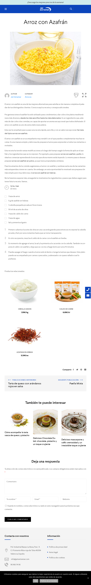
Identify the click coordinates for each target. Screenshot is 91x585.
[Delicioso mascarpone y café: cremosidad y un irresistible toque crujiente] (73, 422)
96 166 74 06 (15, 564)
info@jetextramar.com (20, 559)
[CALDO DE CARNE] (66, 291)
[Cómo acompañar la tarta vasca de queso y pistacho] (17, 418)
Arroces (28, 97)
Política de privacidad (58, 547)
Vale (35, 581)
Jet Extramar (16, 97)
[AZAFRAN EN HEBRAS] (25, 334)
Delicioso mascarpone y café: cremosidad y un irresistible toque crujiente (73, 442)
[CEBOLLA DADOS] (25, 291)
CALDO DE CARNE (66, 309)
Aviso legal (53, 552)
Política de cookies (57, 557)
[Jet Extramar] (45, 9)
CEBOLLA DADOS (24, 309)
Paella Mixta (81, 377)
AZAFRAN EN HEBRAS (25, 352)
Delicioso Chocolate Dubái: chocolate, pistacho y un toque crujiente (45, 441)
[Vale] (88, 578)
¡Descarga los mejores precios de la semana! (45, 2)
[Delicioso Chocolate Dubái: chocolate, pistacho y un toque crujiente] (45, 421)
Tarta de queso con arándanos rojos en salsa (23, 377)
